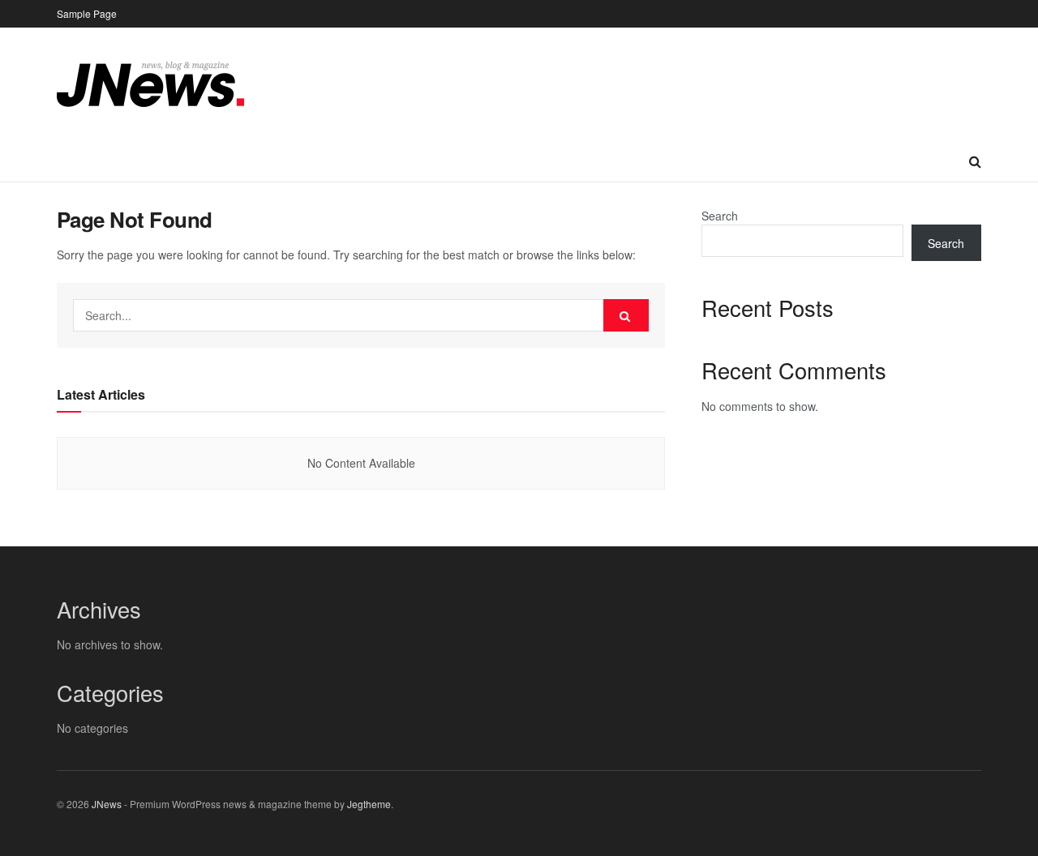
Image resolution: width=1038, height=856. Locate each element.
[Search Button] (626, 315)
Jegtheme (369, 804)
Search (719, 216)
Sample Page (87, 13)
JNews (107, 804)
